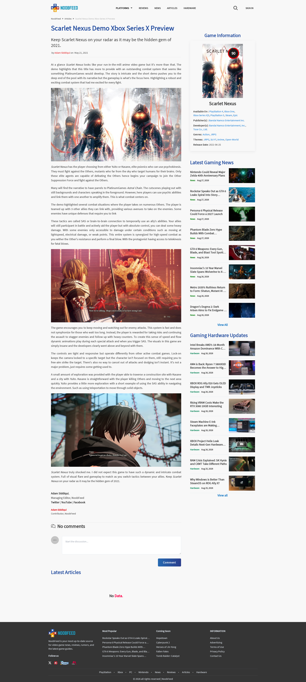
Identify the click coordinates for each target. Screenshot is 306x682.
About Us (215, 638)
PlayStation (105, 672)
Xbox (120, 672)
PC (130, 672)
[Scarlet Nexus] (222, 97)
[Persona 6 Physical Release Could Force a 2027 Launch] (242, 220)
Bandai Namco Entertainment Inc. (227, 120)
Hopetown (161, 638)
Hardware (190, 8)
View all (223, 495)
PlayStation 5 (217, 115)
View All (223, 325)
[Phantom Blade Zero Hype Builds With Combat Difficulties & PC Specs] (242, 239)
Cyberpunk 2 (163, 642)
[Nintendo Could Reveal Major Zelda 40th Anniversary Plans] (242, 182)
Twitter (55, 502)
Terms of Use (217, 646)
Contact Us (216, 655)
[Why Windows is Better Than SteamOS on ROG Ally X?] (242, 489)
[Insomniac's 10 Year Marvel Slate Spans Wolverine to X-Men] (242, 278)
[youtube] (56, 663)
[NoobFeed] (64, 8)
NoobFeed (56, 18)
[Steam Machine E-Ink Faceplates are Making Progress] (242, 432)
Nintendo (143, 672)
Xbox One (229, 111)
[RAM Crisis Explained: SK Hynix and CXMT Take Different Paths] (242, 470)
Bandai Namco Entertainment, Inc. (227, 125)
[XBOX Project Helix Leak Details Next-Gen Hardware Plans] (242, 451)
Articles (172, 8)
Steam (228, 115)
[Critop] (74, 663)
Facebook (79, 502)
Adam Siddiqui (62, 52)
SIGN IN (249, 8)
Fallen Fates (162, 651)
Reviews (143, 8)
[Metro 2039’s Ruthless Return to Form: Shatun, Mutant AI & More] (242, 297)
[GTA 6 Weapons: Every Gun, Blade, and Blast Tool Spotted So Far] (242, 259)
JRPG (213, 134)
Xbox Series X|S (201, 115)
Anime (220, 139)
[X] (49, 662)
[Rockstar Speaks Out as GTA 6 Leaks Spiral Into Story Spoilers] (242, 201)
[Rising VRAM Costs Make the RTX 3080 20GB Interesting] (242, 412)
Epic (235, 115)
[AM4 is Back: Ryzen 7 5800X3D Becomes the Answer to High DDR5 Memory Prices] (242, 374)
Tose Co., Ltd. (200, 129)
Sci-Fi (213, 139)
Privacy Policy (217, 651)
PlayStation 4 (216, 111)
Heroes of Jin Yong (166, 646)
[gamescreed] (64, 663)
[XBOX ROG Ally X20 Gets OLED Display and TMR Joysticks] (242, 393)
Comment (169, 562)
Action (206, 134)
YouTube (66, 502)
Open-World (232, 139)
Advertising (216, 642)
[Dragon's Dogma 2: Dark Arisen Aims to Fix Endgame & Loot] (242, 316)
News (157, 8)
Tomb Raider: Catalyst (167, 655)
